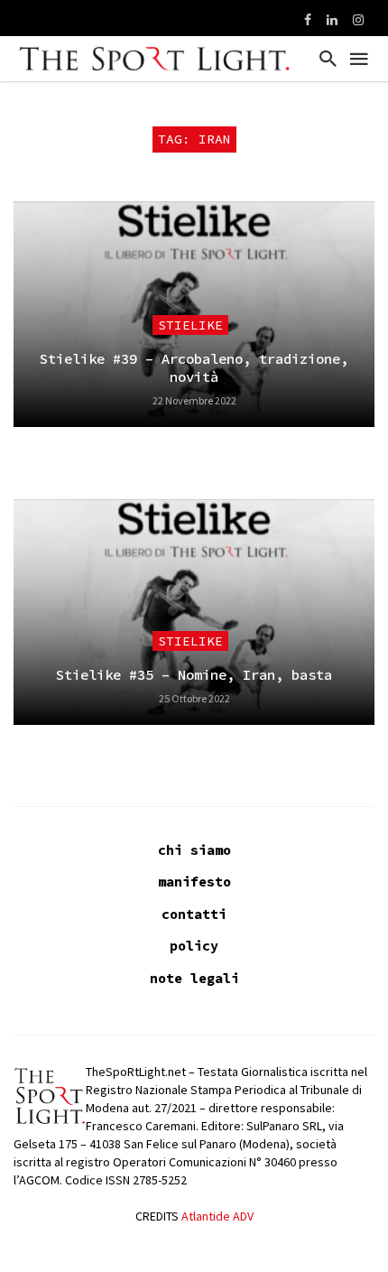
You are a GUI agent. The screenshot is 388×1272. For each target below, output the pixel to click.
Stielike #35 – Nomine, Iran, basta (194, 674)
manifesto (194, 881)
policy (194, 945)
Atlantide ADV (217, 1216)
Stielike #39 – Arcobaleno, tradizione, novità (194, 367)
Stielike (190, 325)
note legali (194, 978)
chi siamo (194, 850)
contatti (194, 914)
